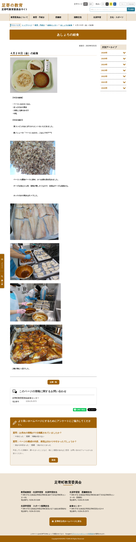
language (131, 4)
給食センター (52, 25)
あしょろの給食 (66, 25)
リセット (123, 4)
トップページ (27, 25)
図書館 (58, 17)
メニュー (2, 264)
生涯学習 (97, 17)
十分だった (19, 436)
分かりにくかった (44, 445)
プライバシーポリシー (79, 534)
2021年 (104, 82)
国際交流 (78, 17)
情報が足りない (38, 436)
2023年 (104, 70)
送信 (53, 460)
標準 (85, 4)
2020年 (104, 88)
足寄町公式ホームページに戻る (68, 521)
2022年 (104, 76)
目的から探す (2, 281)
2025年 (104, 59)
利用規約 (91, 534)
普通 (28, 436)
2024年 (104, 64)
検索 (132, 9)
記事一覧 (53, 382)
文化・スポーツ (116, 17)
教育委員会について (19, 17)
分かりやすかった (22, 445)
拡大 (91, 4)
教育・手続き (39, 17)
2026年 (104, 53)
